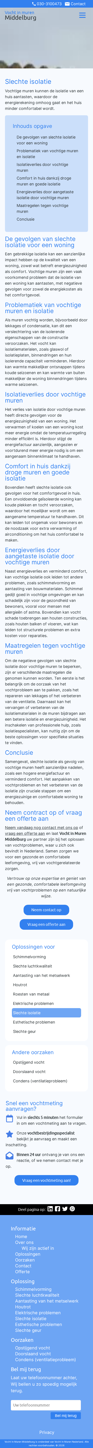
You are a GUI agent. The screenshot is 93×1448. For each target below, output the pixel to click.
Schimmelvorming (33, 1289)
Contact (78, 4)
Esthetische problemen (38, 1324)
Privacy (46, 1432)
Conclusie (25, 219)
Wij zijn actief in (38, 1248)
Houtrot (23, 1306)
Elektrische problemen (38, 1312)
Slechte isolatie (30, 1318)
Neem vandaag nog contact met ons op (41, 827)
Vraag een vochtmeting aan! (46, 1180)
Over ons (24, 1242)
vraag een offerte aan (25, 833)
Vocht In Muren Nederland (69, 1441)
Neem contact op (46, 910)
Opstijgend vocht (32, 1348)
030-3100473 (49, 4)
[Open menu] (82, 15)
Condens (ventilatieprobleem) (45, 1359)
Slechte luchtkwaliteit (37, 1295)
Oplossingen (27, 1254)
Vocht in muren (20, 15)
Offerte (22, 1271)
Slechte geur (28, 1330)
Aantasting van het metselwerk (47, 1301)
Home (21, 1236)
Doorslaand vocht (33, 1353)
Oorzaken (25, 1260)
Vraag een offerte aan (46, 924)
